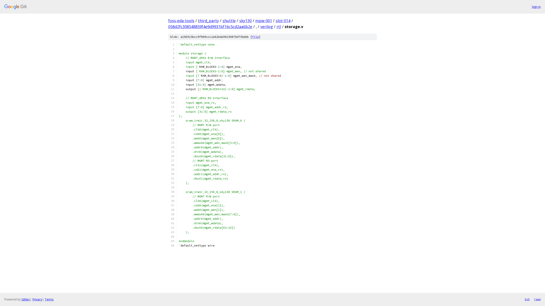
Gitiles (26, 299)
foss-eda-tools (181, 20)
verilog (266, 26)
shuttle (229, 20)
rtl (279, 26)
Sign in (536, 7)
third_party (208, 20)
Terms (49, 299)
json (537, 299)
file (255, 37)
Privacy (37, 299)
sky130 (245, 20)
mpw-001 (263, 20)
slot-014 (283, 20)
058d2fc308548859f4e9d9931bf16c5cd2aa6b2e (210, 26)
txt (527, 299)
